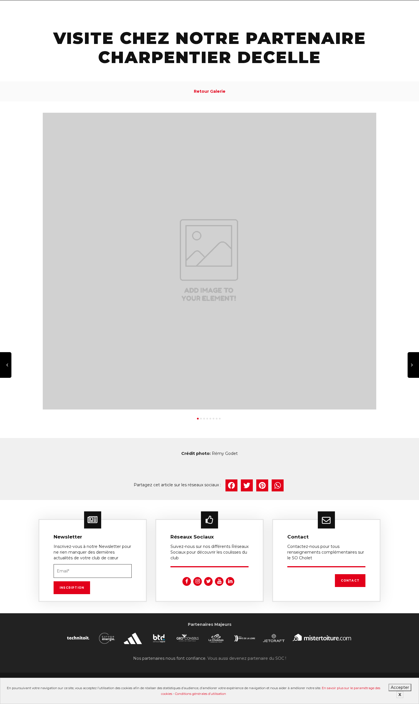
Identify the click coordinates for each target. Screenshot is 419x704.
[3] (204, 418)
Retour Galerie (209, 91)
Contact (350, 580)
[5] (210, 418)
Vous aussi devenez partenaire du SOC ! (247, 658)
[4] (207, 418)
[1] (198, 418)
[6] (213, 418)
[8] (220, 418)
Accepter (400, 687)
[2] (201, 418)
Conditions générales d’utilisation (200, 694)
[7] (216, 418)
